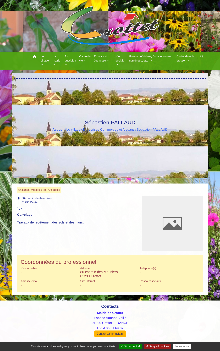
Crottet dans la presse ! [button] (185, 58)
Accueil (58, 129)
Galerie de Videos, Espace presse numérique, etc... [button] (150, 58)
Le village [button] (45, 58)
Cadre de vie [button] (85, 58)
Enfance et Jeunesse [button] (100, 58)
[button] (34, 57)
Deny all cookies (158, 346)
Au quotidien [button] (70, 58)
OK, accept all (132, 346)
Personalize (181, 346)
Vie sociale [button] (120, 58)
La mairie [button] (56, 58)
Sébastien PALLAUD (152, 129)
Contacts (110, 306)
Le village (73, 129)
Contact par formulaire (110, 333)
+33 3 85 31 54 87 (110, 328)
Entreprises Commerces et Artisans (108, 129)
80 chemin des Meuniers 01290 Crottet (37, 200)
